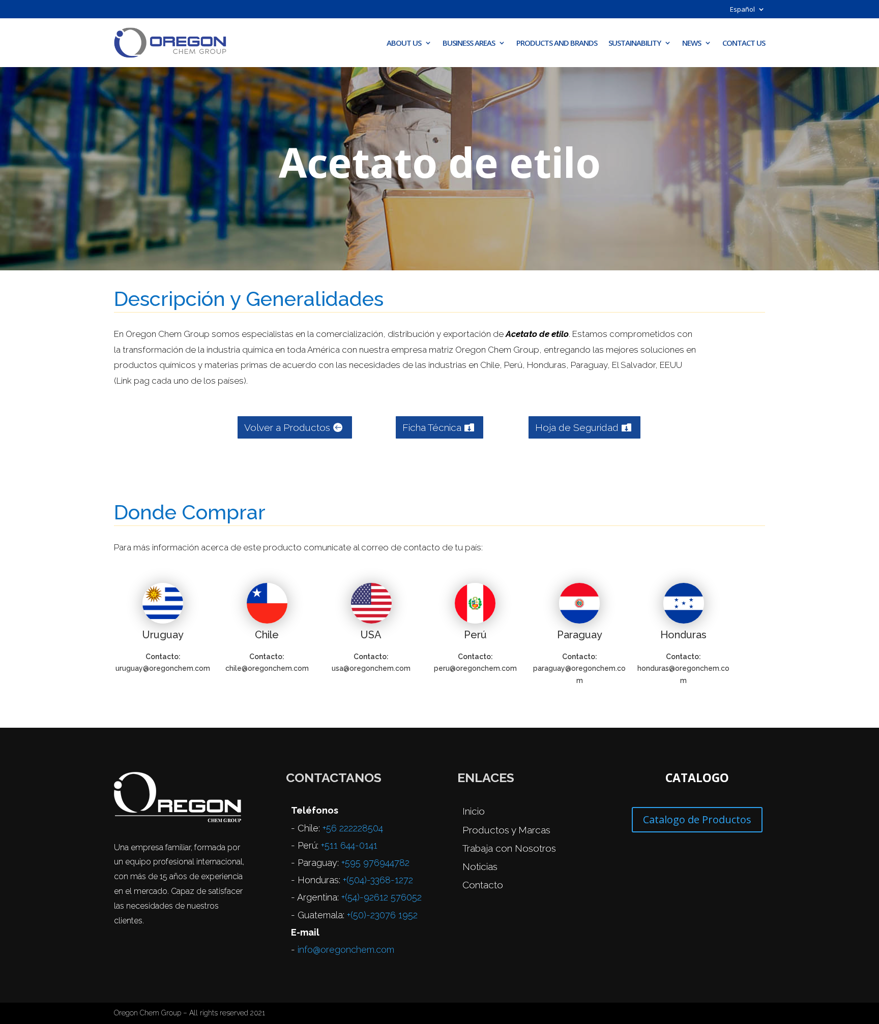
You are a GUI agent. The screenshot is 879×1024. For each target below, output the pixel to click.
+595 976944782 (375, 862)
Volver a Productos (287, 427)
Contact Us (743, 43)
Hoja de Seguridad (577, 427)
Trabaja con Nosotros (509, 848)
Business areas (469, 43)
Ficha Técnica (431, 427)
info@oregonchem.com (346, 949)
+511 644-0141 (349, 845)
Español (742, 10)
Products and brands (556, 43)
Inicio (473, 811)
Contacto (482, 884)
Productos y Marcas (506, 829)
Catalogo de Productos (697, 819)
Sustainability (634, 43)
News (691, 43)
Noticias (479, 866)
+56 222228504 (353, 828)
